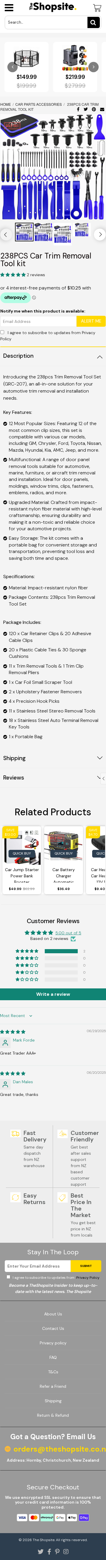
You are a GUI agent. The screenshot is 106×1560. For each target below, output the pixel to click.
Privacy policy (53, 1343)
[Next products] (93, 67)
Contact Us (53, 1328)
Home (6, 104)
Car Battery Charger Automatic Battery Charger (63, 875)
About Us (53, 1314)
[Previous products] (12, 67)
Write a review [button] (53, 994)
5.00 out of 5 (68, 933)
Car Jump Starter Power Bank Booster (22, 875)
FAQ (53, 1357)
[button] (13, 274)
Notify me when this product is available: (42, 311)
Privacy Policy (87, 1277)
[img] (12, 1031)
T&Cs (53, 1371)
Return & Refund (53, 1415)
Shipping (53, 1400)
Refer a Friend (53, 1386)
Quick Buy (22, 853)
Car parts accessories (38, 104)
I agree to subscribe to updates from (56, 1277)
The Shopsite (43, 1540)
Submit (86, 1266)
